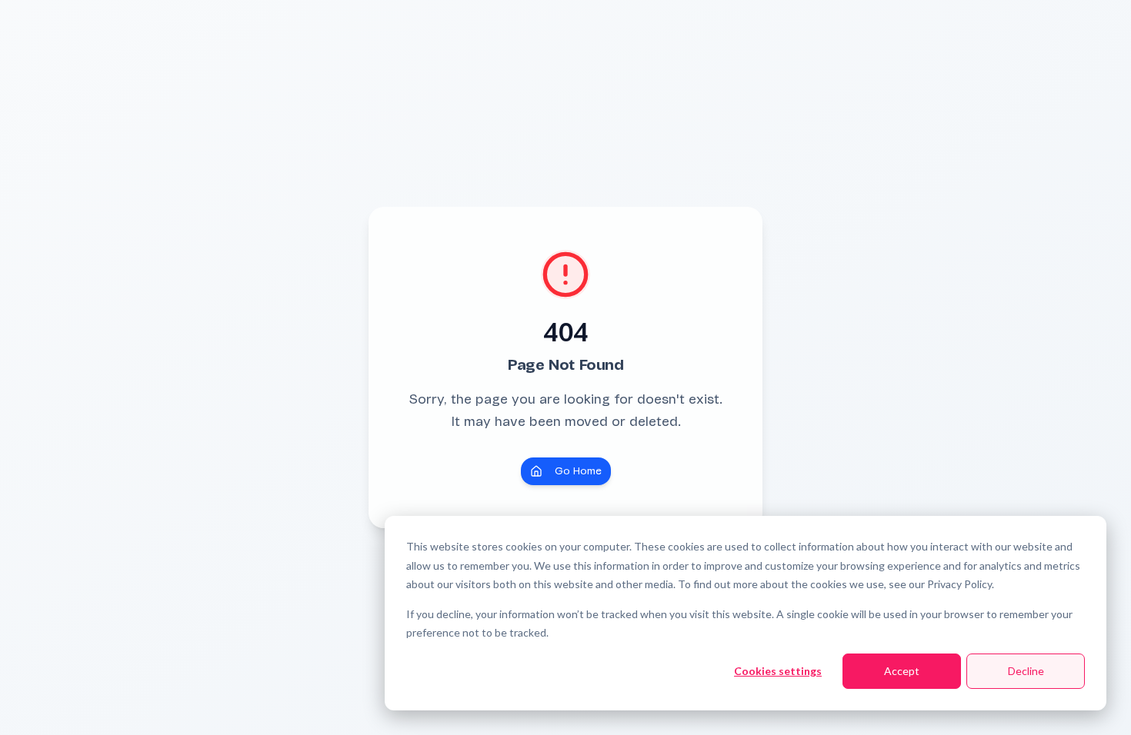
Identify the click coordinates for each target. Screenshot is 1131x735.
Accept (901, 670)
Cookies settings (778, 670)
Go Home (578, 470)
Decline (1026, 670)
